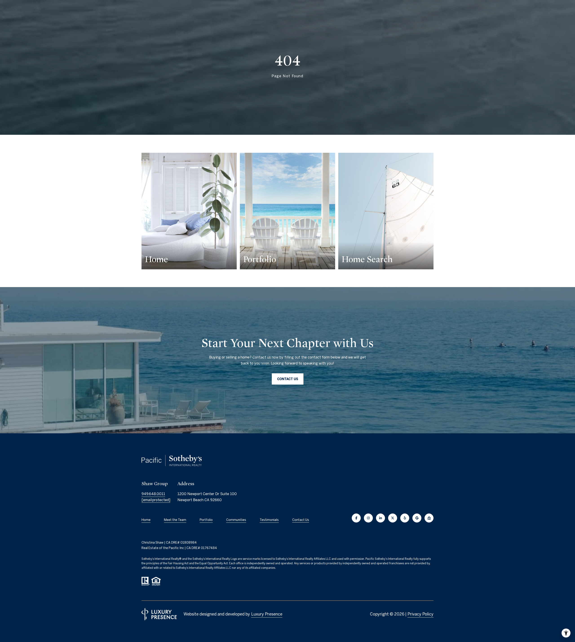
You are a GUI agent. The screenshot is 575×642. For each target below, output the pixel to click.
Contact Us (300, 520)
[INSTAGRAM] (368, 518)
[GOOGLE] (416, 518)
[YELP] (404, 518)
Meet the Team (175, 520)
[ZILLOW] (429, 518)
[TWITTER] (392, 518)
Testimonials (269, 520)
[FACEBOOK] (356, 518)
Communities (236, 520)
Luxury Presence (266, 614)
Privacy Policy (420, 614)
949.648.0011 (153, 494)
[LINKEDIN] (380, 518)
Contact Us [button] (287, 379)
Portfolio (206, 520)
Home (146, 520)
